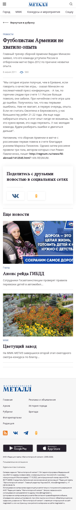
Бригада (33, 411)
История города (38, 405)
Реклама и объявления (42, 399)
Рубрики (8, 411)
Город (6, 12)
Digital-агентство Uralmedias (14, 467)
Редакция (8, 423)
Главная (8, 399)
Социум (70, 12)
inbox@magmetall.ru (59, 482)
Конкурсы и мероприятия (44, 12)
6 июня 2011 (10, 72)
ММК (18, 12)
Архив (6, 405)
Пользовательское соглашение (15, 462)
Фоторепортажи (12, 417)
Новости (8, 34)
